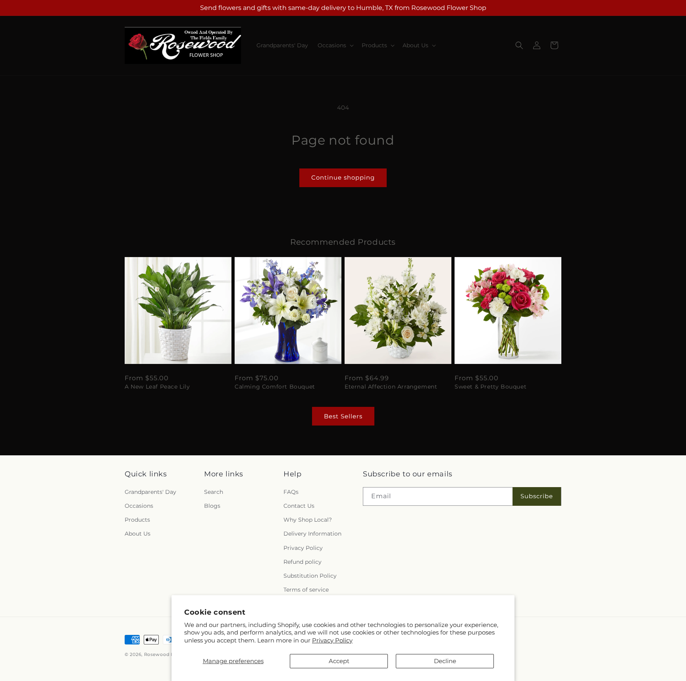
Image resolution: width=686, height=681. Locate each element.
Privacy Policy (332, 640)
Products (137, 519)
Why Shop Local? (307, 519)
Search (213, 491)
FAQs (291, 491)
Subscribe (536, 496)
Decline (445, 661)
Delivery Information (312, 533)
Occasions (139, 505)
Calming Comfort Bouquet (275, 386)
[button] (335, 45)
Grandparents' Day (150, 491)
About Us (137, 533)
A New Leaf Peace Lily (157, 386)
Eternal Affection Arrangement (391, 386)
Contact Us (298, 505)
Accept (339, 661)
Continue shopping (343, 177)
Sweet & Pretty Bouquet (490, 386)
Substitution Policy (310, 575)
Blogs (212, 505)
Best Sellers (343, 416)
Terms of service (306, 589)
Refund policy (302, 561)
